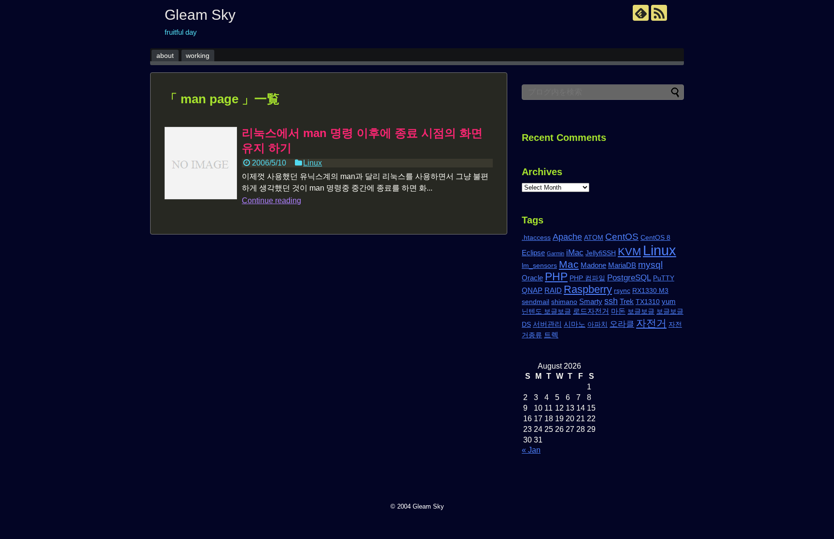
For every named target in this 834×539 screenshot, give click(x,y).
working (197, 55)
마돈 (618, 311)
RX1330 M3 (650, 290)
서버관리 (547, 324)
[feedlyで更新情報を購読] (641, 13)
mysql (650, 264)
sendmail (535, 301)
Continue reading (271, 200)
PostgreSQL (629, 277)
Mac (569, 264)
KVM (629, 252)
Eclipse (533, 253)
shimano (564, 301)
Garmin (555, 253)
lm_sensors (539, 265)
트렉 (551, 335)
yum (669, 301)
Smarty (590, 301)
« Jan (531, 450)
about (165, 55)
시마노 (574, 324)
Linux (312, 163)
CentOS (622, 236)
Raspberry (588, 289)
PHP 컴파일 (587, 278)
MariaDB (622, 265)
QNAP (532, 290)
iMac (575, 252)
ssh (611, 301)
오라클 (622, 324)
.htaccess (536, 237)
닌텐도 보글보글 (546, 311)
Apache (567, 237)
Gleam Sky (200, 15)
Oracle (532, 278)
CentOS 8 (655, 237)
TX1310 (648, 301)
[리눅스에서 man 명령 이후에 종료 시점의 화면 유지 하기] (201, 163)
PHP (556, 276)
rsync (622, 290)
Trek (627, 301)
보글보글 (640, 311)
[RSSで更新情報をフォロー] (659, 13)
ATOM (593, 237)
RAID (553, 290)
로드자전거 (591, 311)
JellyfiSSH (600, 253)
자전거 (651, 323)
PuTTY (663, 278)
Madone (593, 265)
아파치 (597, 324)
